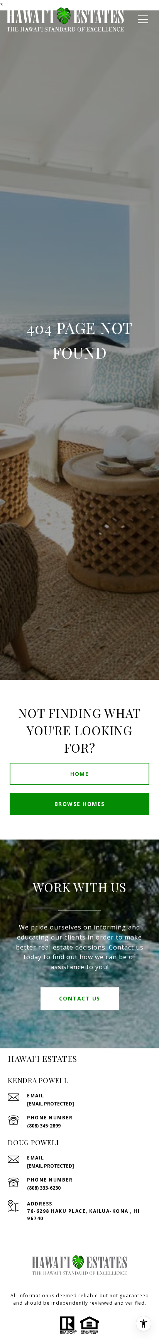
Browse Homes (79, 803)
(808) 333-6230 (44, 1188)
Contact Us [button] (79, 998)
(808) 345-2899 (44, 1125)
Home (79, 773)
